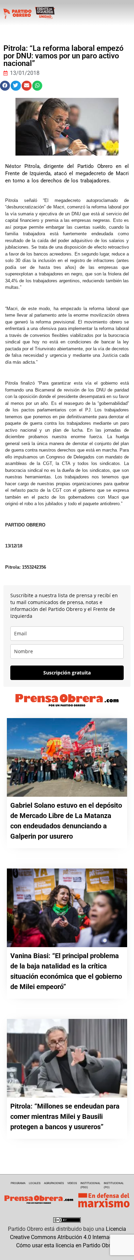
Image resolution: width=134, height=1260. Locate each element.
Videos (72, 1183)
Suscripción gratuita (67, 672)
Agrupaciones (54, 1183)
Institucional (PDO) (90, 1185)
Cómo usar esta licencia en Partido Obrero (67, 1245)
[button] (5, 86)
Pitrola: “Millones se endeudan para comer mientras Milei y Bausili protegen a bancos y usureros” (65, 1116)
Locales (35, 1183)
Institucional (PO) (114, 1185)
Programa (18, 1183)
